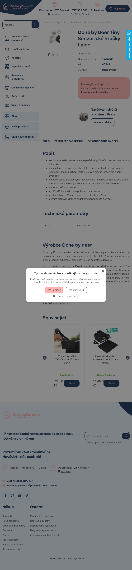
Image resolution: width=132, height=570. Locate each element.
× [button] (103, 271)
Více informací (92, 282)
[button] (66, 296)
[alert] (66, 285)
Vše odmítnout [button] (76, 290)
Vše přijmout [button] (54, 290)
